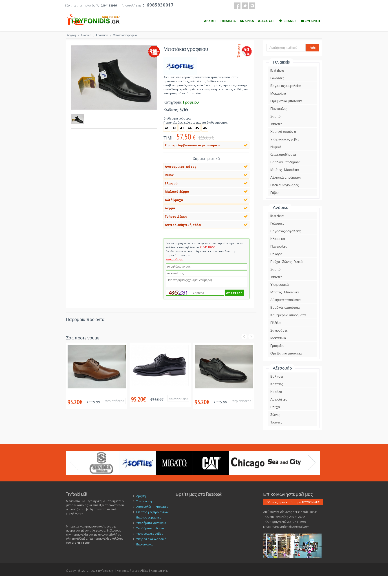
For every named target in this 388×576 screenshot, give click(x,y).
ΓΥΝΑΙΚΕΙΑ (228, 21)
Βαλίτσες (277, 376)
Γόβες (274, 193)
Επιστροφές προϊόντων (152, 512)
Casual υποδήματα (283, 154)
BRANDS (289, 21)
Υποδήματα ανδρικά (150, 528)
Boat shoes (277, 70)
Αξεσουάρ (282, 368)
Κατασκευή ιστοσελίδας (132, 571)
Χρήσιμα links (159, 571)
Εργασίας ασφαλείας (285, 86)
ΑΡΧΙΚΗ (210, 21)
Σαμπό (275, 116)
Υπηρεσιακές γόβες (284, 139)
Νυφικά (275, 147)
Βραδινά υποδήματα (285, 162)
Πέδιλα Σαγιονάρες (284, 185)
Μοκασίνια (278, 93)
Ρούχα (275, 407)
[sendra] (101, 463)
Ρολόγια (276, 254)
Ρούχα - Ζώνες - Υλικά (286, 261)
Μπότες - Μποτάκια (284, 170)
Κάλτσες (276, 384)
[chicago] (247, 463)
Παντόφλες (278, 108)
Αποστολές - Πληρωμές (152, 507)
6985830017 (160, 5)
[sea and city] (284, 463)
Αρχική (73, 35)
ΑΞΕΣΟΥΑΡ (266, 21)
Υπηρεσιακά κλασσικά (151, 539)
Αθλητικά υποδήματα (285, 177)
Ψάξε (312, 48)
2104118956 (109, 5)
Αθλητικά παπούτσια (285, 300)
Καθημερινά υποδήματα (288, 315)
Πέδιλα (275, 323)
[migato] (174, 463)
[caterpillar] (211, 463)
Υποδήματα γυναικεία (151, 523)
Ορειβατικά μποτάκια (286, 101)
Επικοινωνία (144, 544)
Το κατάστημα (145, 501)
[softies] (137, 463)
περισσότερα (114, 401)
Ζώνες (275, 414)
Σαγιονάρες (279, 330)
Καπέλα (276, 392)
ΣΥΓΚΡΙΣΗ (312, 21)
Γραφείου (103, 35)
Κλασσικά (277, 239)
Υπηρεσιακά (279, 284)
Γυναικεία (281, 62)
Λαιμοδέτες (278, 399)
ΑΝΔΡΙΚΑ (247, 21)
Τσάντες (276, 124)
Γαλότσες (277, 78)
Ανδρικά (87, 35)
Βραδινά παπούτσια (285, 307)
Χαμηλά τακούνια (283, 131)
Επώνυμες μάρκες (148, 517)
